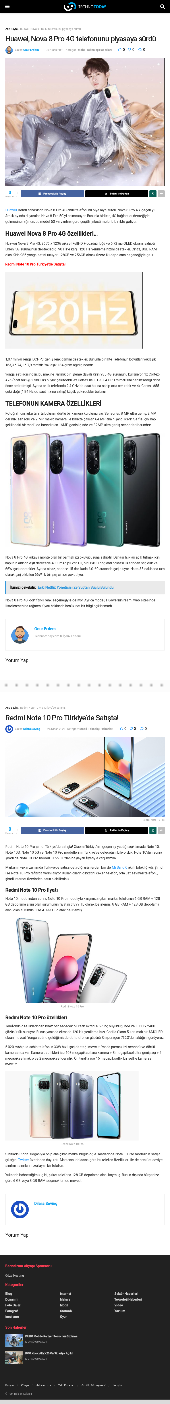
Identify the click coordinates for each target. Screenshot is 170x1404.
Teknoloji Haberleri (99, 50)
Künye (25, 1385)
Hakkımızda (43, 1385)
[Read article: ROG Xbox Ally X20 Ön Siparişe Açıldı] (14, 1357)
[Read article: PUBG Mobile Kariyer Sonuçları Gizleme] (14, 1340)
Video (118, 1305)
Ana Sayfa (11, 29)
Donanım (11, 1299)
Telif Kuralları (66, 1385)
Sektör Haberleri (126, 1293)
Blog (8, 1293)
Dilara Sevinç (31, 729)
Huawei (11, 210)
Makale (65, 1299)
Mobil (81, 50)
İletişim (117, 1385)
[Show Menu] (7, 6)
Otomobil (66, 1311)
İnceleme (12, 1316)
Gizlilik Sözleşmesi (93, 1385)
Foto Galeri (13, 1305)
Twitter (23, 1160)
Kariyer (9, 1385)
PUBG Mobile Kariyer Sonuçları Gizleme (51, 1336)
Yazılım (119, 1311)
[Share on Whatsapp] (152, 193)
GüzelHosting (14, 1275)
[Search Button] (162, 6)
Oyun (63, 1316)
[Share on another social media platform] (161, 193)
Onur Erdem (31, 50)
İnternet (65, 1293)
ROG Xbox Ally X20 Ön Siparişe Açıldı (49, 1353)
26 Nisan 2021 (55, 50)
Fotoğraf (11, 1311)
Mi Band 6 (119, 867)
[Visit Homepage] (85, 6)
